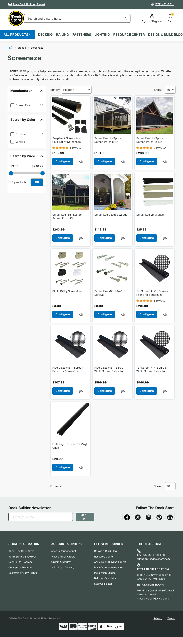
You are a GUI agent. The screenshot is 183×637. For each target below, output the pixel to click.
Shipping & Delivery (62, 567)
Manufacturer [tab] (21, 91)
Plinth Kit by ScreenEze (67, 291)
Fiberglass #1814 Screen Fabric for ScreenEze (67, 369)
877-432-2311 (145, 554)
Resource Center (104, 556)
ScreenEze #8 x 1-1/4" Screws (108, 292)
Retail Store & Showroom (22, 556)
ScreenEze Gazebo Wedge (110, 214)
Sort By (55, 89)
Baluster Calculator (105, 578)
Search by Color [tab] (22, 120)
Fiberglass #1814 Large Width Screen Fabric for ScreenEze (109, 369)
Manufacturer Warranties (108, 567)
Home (11, 48)
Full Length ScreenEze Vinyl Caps (69, 445)
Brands (22, 47)
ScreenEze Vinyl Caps (150, 214)
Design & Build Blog (105, 550)
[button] (81, 161)
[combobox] (72, 18)
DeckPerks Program (20, 561)
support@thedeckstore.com (153, 558)
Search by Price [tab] (22, 156)
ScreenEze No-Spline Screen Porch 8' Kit (107, 140)
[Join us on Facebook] (127, 517)
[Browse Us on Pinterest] (159, 517)
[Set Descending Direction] (94, 90)
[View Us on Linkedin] (170, 517)
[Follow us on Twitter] (137, 517)
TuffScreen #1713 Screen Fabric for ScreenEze (152, 292)
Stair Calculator (103, 583)
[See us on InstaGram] (148, 517)
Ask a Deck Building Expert (29, 4)
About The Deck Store (21, 550)
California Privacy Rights (22, 572)
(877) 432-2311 (164, 4)
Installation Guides (104, 572)
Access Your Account (63, 550)
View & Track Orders (63, 556)
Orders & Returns (61, 561)
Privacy (158, 618)
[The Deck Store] (16, 18)
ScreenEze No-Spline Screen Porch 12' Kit (149, 140)
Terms (171, 618)
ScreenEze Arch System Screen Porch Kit (67, 216)
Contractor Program (20, 567)
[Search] (125, 18)
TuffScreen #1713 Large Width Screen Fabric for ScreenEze (151, 369)
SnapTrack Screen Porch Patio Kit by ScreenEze (67, 140)
